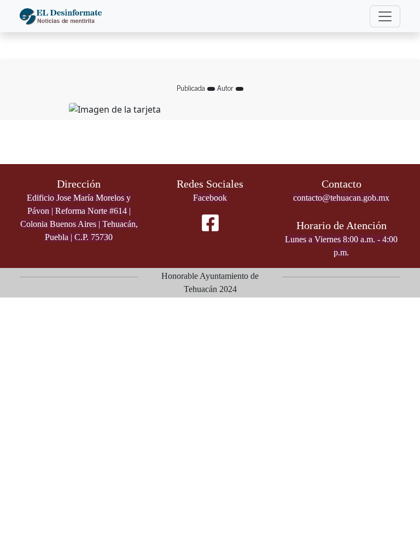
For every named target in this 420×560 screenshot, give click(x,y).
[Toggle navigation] (385, 16)
